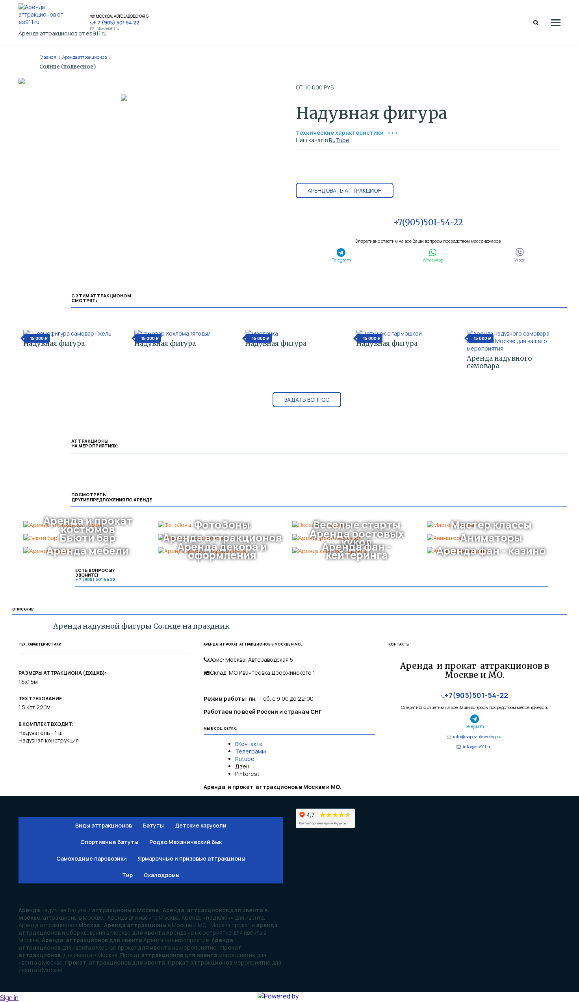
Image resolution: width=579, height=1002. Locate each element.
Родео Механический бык (185, 842)
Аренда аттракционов (84, 57)
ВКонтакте (249, 744)
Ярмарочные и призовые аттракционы (191, 858)
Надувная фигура (54, 343)
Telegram (341, 260)
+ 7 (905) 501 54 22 (116, 22)
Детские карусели (200, 825)
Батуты (153, 825)
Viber (519, 260)
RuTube (339, 140)
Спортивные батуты (109, 842)
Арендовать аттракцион (345, 190)
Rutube (244, 759)
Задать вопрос (306, 399)
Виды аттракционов (103, 825)
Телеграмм (250, 751)
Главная (47, 57)
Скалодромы (162, 875)
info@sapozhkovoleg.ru (477, 736)
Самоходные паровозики (91, 858)
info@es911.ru (107, 28)
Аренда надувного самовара (499, 362)
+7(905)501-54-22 (428, 222)
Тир (127, 875)
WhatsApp (433, 260)
